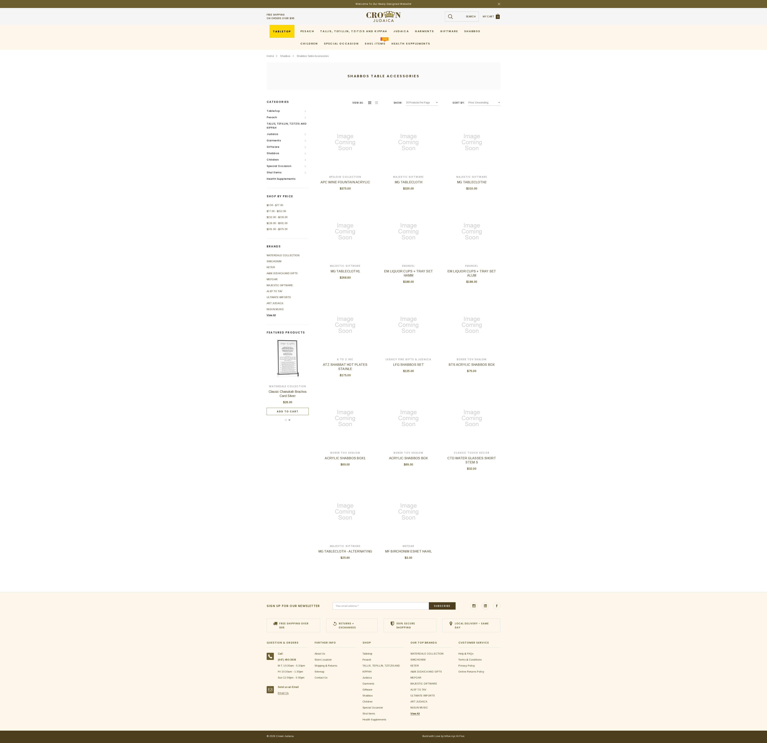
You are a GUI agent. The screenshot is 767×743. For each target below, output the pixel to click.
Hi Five (460, 736)
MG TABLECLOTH (408, 182)
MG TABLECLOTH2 (471, 182)
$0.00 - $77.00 (275, 205)
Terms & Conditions (470, 659)
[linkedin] (485, 605)
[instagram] (474, 605)
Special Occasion (279, 166)
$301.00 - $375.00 (277, 229)
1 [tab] (286, 420)
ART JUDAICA (275, 303)
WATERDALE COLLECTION (283, 255)
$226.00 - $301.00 (277, 223)
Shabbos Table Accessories (313, 56)
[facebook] (496, 605)
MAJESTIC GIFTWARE (280, 285)
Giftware (273, 147)
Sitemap (319, 671)
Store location (323, 659)
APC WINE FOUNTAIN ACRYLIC (345, 182)
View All (271, 315)
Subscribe (442, 606)
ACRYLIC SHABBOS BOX (408, 458)
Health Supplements (281, 179)
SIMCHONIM (274, 261)
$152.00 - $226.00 (277, 217)
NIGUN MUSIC (275, 309)
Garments (274, 140)
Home (270, 56)
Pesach (272, 117)
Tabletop (273, 111)
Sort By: (459, 102)
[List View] (376, 102)
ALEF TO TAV (274, 291)
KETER (271, 267)
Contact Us (321, 677)
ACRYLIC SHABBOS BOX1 (345, 458)
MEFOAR (272, 279)
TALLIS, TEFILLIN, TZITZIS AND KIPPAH (286, 126)
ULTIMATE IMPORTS (279, 297)
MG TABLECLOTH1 (345, 271)
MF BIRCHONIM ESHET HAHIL (408, 551)
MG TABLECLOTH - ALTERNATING (345, 551)
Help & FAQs (465, 653)
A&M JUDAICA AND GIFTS (282, 273)
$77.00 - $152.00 (276, 211)
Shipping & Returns (326, 665)
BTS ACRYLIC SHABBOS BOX (472, 364)
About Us (320, 653)
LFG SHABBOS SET (408, 364)
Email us (283, 693)
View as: (358, 102)
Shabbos (285, 56)
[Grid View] (369, 102)
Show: (398, 102)
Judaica (272, 134)
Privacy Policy (466, 665)
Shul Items (274, 172)
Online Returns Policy (471, 671)
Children (273, 160)
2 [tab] (289, 420)
